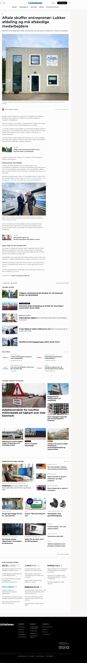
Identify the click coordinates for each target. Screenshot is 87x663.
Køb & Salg (34, 7)
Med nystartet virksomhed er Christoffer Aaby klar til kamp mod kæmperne (34, 575)
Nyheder (14, 7)
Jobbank (41, 7)
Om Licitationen (46, 634)
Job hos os (44, 632)
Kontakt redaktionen (47, 626)
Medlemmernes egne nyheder (13, 461)
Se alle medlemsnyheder (63, 554)
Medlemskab (21, 629)
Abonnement (21, 626)
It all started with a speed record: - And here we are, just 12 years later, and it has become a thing (35, 592)
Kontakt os (44, 629)
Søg (4, 3)
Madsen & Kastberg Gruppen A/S (20, 275)
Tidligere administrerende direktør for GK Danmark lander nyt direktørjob (26, 150)
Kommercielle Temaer (52, 7)
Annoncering (21, 632)
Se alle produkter (22, 637)
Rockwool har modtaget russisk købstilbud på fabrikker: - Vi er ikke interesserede (57, 577)
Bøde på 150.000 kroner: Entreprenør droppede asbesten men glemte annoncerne (58, 570)
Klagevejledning (34, 633)
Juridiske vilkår (33, 630)
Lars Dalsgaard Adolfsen (12, 109)
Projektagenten (23, 7)
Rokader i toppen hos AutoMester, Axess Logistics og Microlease (9, 592)
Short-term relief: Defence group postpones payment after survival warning (34, 598)
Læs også (15, 147)
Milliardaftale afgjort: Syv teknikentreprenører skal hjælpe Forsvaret (26, 238)
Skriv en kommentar (63, 283)
